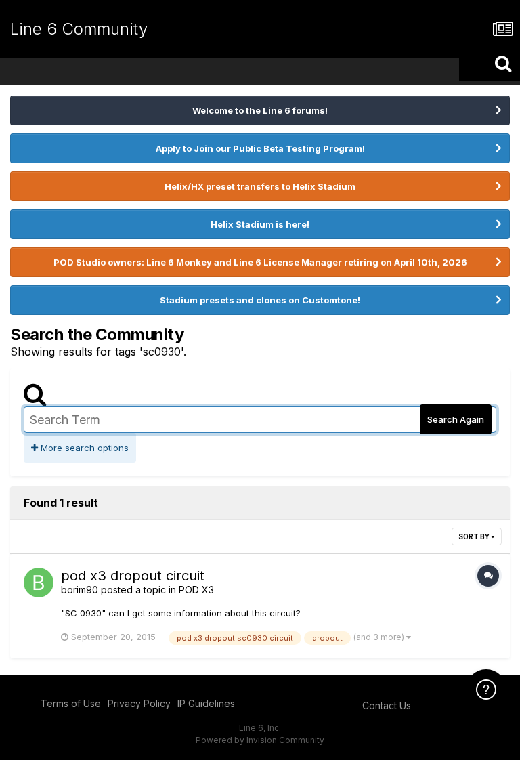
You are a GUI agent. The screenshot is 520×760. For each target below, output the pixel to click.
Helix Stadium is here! (260, 224)
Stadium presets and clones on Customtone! (260, 300)
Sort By (474, 536)
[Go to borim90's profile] (38, 582)
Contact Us (386, 705)
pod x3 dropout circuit (132, 576)
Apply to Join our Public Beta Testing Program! (260, 148)
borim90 (79, 589)
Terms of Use (71, 703)
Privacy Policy (139, 703)
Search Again (455, 419)
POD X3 (196, 589)
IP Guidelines (206, 703)
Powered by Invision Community (260, 740)
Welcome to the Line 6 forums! (260, 110)
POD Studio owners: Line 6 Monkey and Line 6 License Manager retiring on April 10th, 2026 (260, 262)
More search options (83, 447)
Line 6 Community (79, 29)
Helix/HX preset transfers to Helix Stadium (260, 186)
